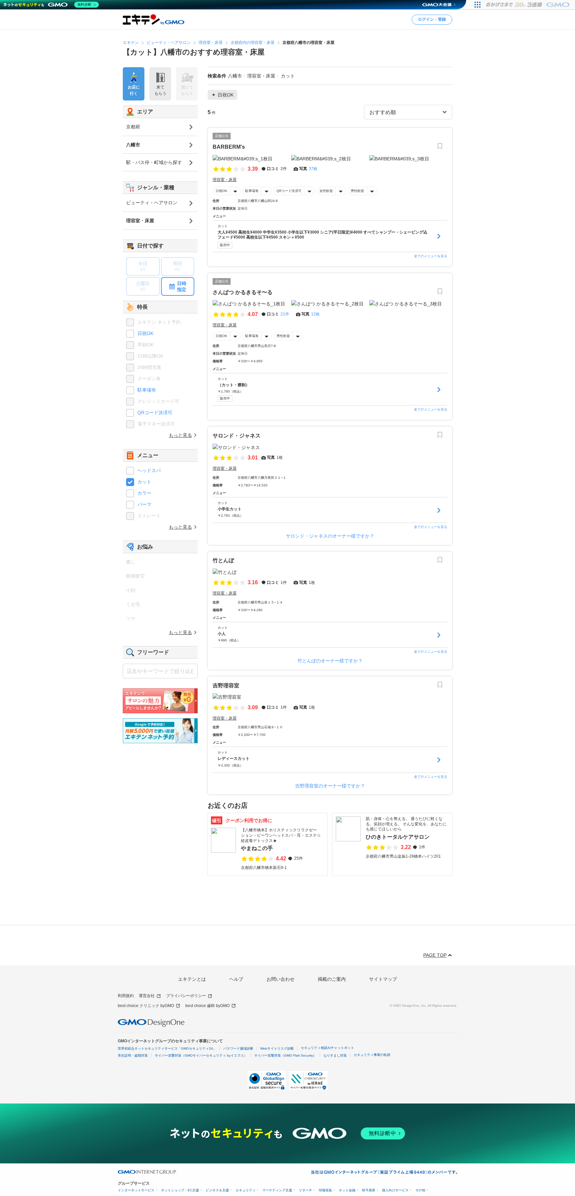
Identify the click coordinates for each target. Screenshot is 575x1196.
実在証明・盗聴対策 (133, 1055)
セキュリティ (246, 1190)
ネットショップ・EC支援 (180, 1190)
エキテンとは (192, 979)
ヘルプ (236, 979)
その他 (420, 1190)
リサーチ (305, 1190)
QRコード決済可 (289, 191)
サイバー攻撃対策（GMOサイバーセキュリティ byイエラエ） (201, 1055)
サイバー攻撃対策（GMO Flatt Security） (285, 1055)
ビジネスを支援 (217, 1190)
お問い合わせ (280, 979)
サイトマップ (383, 979)
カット (144, 481)
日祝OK (221, 191)
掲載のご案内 (332, 979)
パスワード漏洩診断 (238, 1048)
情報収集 (325, 1190)
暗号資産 (368, 1190)
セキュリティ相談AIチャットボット (327, 1048)
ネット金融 (347, 1190)
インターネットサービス (136, 1190)
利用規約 (126, 995)
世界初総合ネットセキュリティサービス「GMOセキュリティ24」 (167, 1048)
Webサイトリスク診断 (277, 1048)
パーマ (144, 504)
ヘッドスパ (149, 470)
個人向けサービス (395, 1190)
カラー (144, 493)
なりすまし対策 (335, 1055)
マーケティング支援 (277, 1190)
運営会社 (147, 995)
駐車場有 (252, 191)
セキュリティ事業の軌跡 (372, 1055)
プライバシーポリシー (186, 995)
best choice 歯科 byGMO (207, 1005)
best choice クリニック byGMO (146, 1005)
